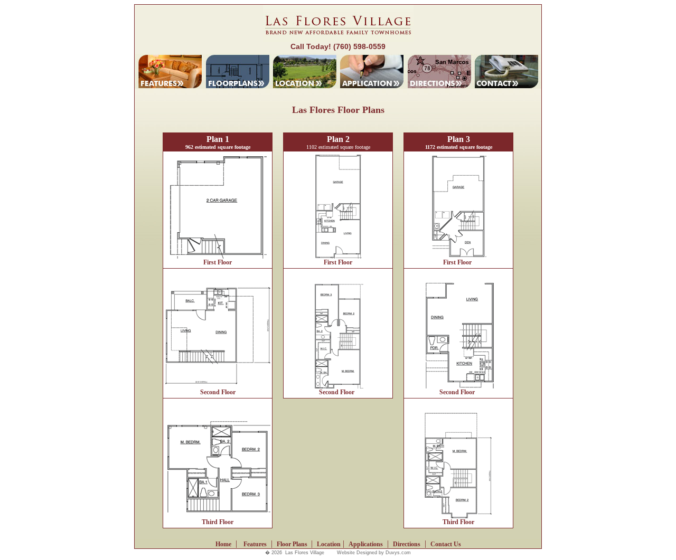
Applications (366, 544)
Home (223, 544)
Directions (406, 544)
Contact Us (445, 544)
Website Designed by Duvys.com (374, 552)
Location (329, 544)
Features (255, 544)
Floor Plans (293, 544)
